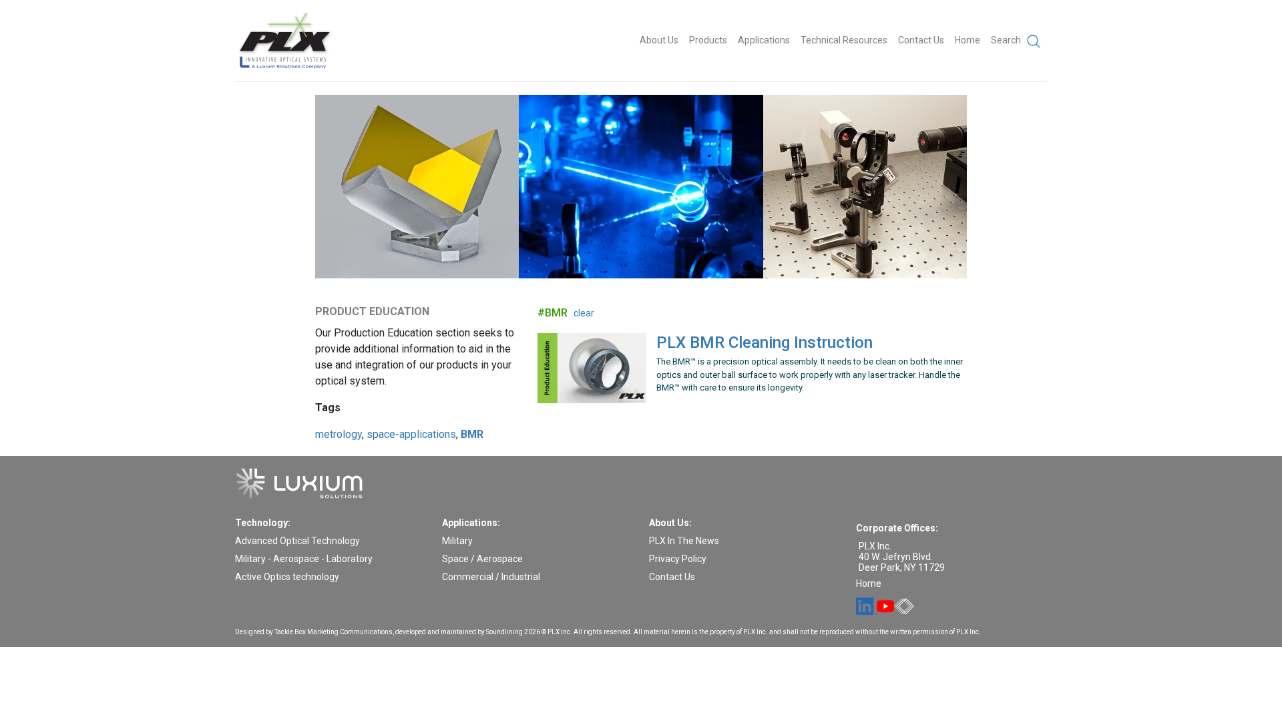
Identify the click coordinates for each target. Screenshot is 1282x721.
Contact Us (921, 40)
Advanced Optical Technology (297, 540)
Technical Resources (844, 40)
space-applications (411, 434)
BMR (472, 434)
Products (708, 40)
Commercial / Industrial (491, 576)
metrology (338, 434)
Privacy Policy (677, 558)
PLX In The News (684, 540)
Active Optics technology (287, 576)
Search (1007, 40)
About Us (659, 40)
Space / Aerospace (482, 558)
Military (457, 540)
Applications (764, 40)
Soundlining (504, 632)
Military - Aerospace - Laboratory (304, 558)
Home (967, 40)
